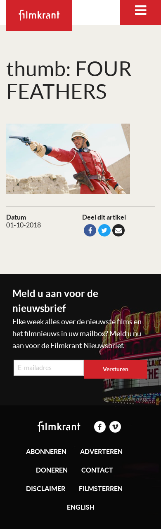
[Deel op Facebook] (90, 230)
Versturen (115, 369)
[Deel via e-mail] (118, 230)
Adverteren (101, 451)
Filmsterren (101, 488)
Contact (97, 470)
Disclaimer (45, 488)
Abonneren (46, 451)
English (81, 507)
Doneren (52, 470)
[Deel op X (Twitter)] (104, 230)
